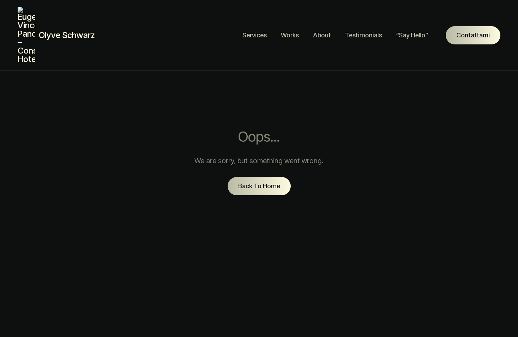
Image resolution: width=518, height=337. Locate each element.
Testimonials (363, 35)
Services (254, 35)
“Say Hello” (412, 35)
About (322, 35)
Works (290, 35)
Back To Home (259, 186)
